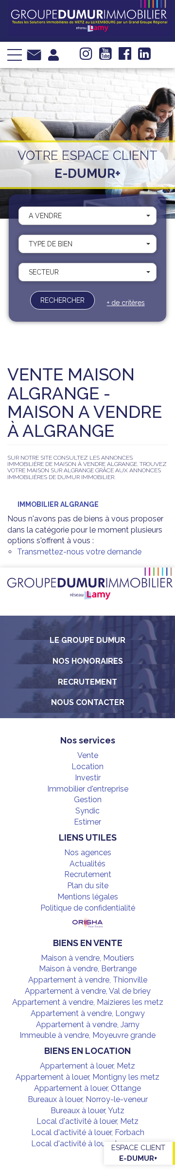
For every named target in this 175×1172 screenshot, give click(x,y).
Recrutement (87, 682)
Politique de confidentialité (87, 908)
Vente (87, 755)
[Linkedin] (144, 56)
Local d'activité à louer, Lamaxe (87, 1143)
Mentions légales (87, 896)
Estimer (87, 822)
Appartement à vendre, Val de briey (88, 991)
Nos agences (87, 852)
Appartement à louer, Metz (87, 1065)
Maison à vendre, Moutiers (87, 958)
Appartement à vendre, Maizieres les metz (87, 1002)
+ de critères (126, 303)
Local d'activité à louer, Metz (87, 1121)
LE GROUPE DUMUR (87, 640)
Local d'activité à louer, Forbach (87, 1132)
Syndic (87, 810)
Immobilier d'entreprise (87, 788)
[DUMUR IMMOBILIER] (90, 17)
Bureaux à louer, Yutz (87, 1110)
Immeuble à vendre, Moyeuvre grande (87, 1035)
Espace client (138, 1152)
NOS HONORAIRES (87, 661)
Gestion (88, 799)
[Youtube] (105, 56)
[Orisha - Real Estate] (87, 923)
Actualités (87, 863)
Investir (88, 777)
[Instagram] (86, 56)
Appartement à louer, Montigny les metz (87, 1077)
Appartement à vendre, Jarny (88, 1024)
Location (87, 766)
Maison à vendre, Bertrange (88, 968)
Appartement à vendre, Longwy (88, 1013)
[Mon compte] (53, 54)
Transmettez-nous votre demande (79, 551)
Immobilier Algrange (58, 504)
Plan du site (87, 885)
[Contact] (34, 54)
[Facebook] (125, 56)
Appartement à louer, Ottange (87, 1088)
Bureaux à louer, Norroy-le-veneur (88, 1099)
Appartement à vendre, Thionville (87, 979)
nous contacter (87, 702)
